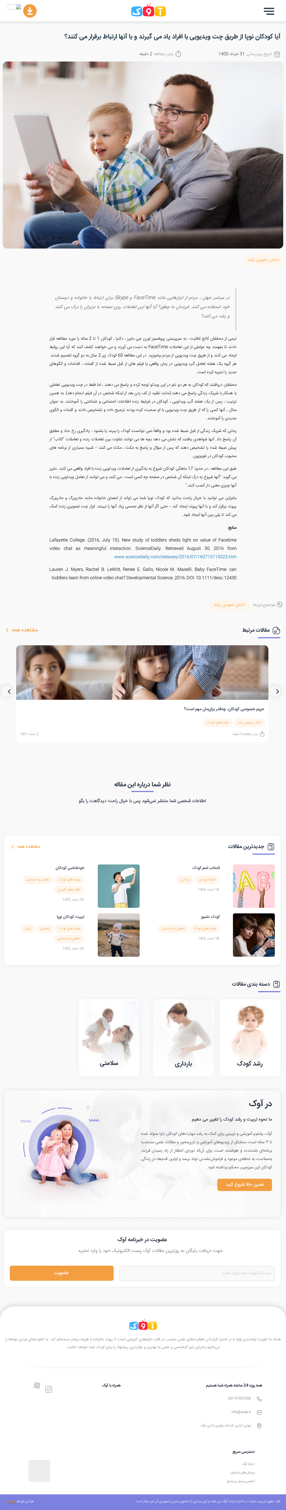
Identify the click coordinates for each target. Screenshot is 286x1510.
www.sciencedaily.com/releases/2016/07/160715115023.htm (175, 557)
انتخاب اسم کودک (206, 868)
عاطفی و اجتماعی (38, 879)
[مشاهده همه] (7, 630)
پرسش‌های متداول (242, 1472)
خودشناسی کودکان (70, 868)
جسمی (44, 928)
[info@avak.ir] (259, 1413)
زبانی (28, 928)
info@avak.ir (241, 1412)
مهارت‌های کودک (218, 722)
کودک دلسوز (210, 917)
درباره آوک (248, 1464)
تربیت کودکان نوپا (70, 917)
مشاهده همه (25, 630)
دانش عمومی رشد (263, 259)
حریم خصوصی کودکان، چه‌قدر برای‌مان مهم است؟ (224, 709)
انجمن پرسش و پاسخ (241, 1481)
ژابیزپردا (11, 1501)
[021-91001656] (259, 1399)
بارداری (185, 879)
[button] (269, 11)
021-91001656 (239, 1398)
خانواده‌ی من (207, 879)
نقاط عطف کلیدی (69, 889)
